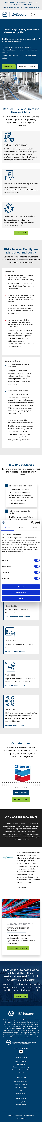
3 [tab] (6, 782)
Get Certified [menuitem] (21, 1064)
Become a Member (21, 799)
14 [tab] (28, 782)
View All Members (21, 793)
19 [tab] (37, 782)
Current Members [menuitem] (21, 1087)
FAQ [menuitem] (21, 1090)
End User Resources (14, 651)
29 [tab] (18, 785)
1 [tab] (2, 782)
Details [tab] (21, 528)
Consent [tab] (7, 528)
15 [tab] (29, 782)
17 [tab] (33, 782)
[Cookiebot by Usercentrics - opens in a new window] (31, 522)
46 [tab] (25, 787)
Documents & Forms (21, 8)
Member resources (14, 725)
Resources (21, 1098)
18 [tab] (35, 782)
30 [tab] (20, 785)
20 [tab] (39, 782)
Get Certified (8, 67)
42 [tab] (17, 787)
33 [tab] (26, 785)
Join (37, 8)
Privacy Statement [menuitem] (21, 1118)
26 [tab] (12, 785)
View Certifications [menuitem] (21, 1061)
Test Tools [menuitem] (21, 1073)
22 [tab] (4, 785)
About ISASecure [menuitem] (21, 1093)
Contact (32, 8)
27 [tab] (14, 785)
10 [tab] (20, 782)
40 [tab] (39, 785)
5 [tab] (10, 782)
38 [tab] (35, 785)
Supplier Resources (14, 685)
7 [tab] (14, 782)
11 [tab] (22, 782)
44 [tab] (21, 787)
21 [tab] (2, 785)
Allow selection (21, 592)
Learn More (25, 5)
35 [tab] (29, 785)
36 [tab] (31, 785)
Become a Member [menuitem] (21, 1084)
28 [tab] (16, 785)
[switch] (35, 565)
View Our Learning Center (18, 948)
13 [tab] (26, 782)
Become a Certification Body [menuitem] (21, 1070)
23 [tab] (6, 785)
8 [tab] (16, 782)
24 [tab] (8, 785)
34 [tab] (28, 785)
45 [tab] (23, 787)
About (5, 8)
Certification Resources (17, 617)
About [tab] (34, 528)
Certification (21, 1057)
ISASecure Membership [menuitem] (21, 1081)
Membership (21, 1078)
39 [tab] (37, 785)
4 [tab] (8, 782)
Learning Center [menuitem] (21, 1102)
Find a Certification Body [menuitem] (21, 1067)
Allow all (21, 587)
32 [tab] (24, 785)
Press (11, 8)
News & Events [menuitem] (21, 1105)
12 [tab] (24, 782)
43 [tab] (19, 787)
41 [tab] (15, 787)
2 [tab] (4, 782)
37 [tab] (33, 785)
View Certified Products (27, 67)
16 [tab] (31, 782)
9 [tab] (18, 782)
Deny (21, 598)
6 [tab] (12, 782)
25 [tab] (10, 785)
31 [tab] (22, 785)
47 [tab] (27, 787)
